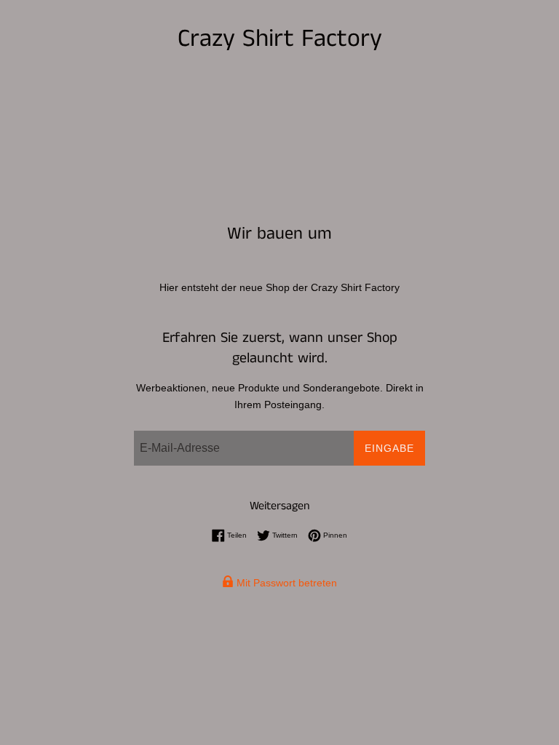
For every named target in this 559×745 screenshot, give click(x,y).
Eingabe (389, 448)
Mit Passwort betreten (285, 583)
